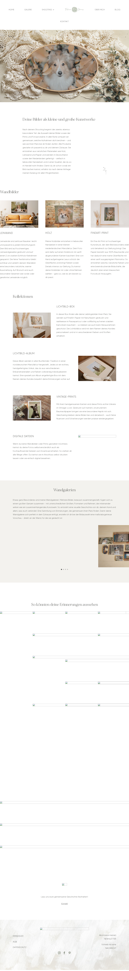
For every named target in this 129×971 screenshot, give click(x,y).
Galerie (28, 9)
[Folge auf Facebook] (64, 953)
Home (11, 9)
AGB (15, 941)
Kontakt (64, 21)
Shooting (47, 9)
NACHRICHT (110, 948)
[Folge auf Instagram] (59, 953)
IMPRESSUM (18, 936)
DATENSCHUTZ (19, 947)
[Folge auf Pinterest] (69, 953)
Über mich (100, 9)
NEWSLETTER (110, 939)
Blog (117, 9)
